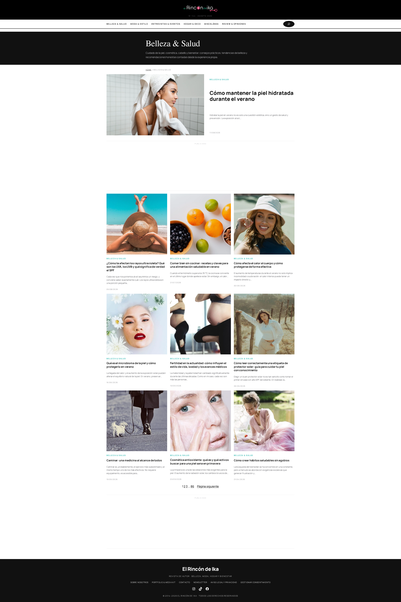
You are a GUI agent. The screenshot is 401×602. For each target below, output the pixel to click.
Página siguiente (208, 486)
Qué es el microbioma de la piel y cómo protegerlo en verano (131, 364)
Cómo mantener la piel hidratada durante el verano (252, 96)
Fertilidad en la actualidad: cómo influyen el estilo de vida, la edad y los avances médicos (198, 364)
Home (148, 70)
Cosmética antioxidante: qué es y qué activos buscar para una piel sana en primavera (199, 461)
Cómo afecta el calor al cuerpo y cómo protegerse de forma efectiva (258, 265)
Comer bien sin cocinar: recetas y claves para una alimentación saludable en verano (199, 265)
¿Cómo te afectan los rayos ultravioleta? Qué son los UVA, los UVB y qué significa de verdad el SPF (136, 267)
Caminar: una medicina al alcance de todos (134, 460)
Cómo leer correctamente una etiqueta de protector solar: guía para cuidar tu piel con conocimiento (261, 366)
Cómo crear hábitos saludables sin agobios (261, 460)
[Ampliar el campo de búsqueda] (288, 24)
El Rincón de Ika (200, 568)
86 (192, 486)
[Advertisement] (200, 169)
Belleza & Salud (219, 79)
